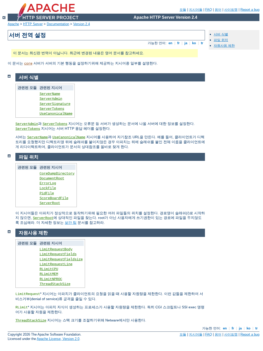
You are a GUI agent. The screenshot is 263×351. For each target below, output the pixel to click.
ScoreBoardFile (54, 198)
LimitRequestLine (56, 264)
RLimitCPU (49, 269)
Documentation (58, 24)
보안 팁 (71, 222)
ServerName (50, 94)
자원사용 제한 (224, 46)
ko (194, 43)
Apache (13, 24)
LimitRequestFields (58, 254)
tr (202, 43)
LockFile (48, 188)
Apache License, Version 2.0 (58, 339)
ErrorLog (48, 183)
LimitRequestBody (56, 249)
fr (178, 43)
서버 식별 (221, 34)
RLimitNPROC (51, 279)
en (170, 43)
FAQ (208, 10)
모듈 (183, 10)
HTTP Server (33, 24)
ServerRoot (50, 203)
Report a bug (249, 10)
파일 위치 (221, 40)
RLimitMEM (49, 274)
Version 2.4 (81, 24)
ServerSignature (55, 104)
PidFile (47, 193)
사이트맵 (231, 10)
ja (185, 43)
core (28, 63)
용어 (218, 10)
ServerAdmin (51, 99)
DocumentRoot (52, 178)
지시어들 (195, 10)
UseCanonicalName (56, 114)
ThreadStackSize (55, 284)
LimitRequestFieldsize (61, 259)
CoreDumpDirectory (57, 173)
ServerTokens (52, 109)
